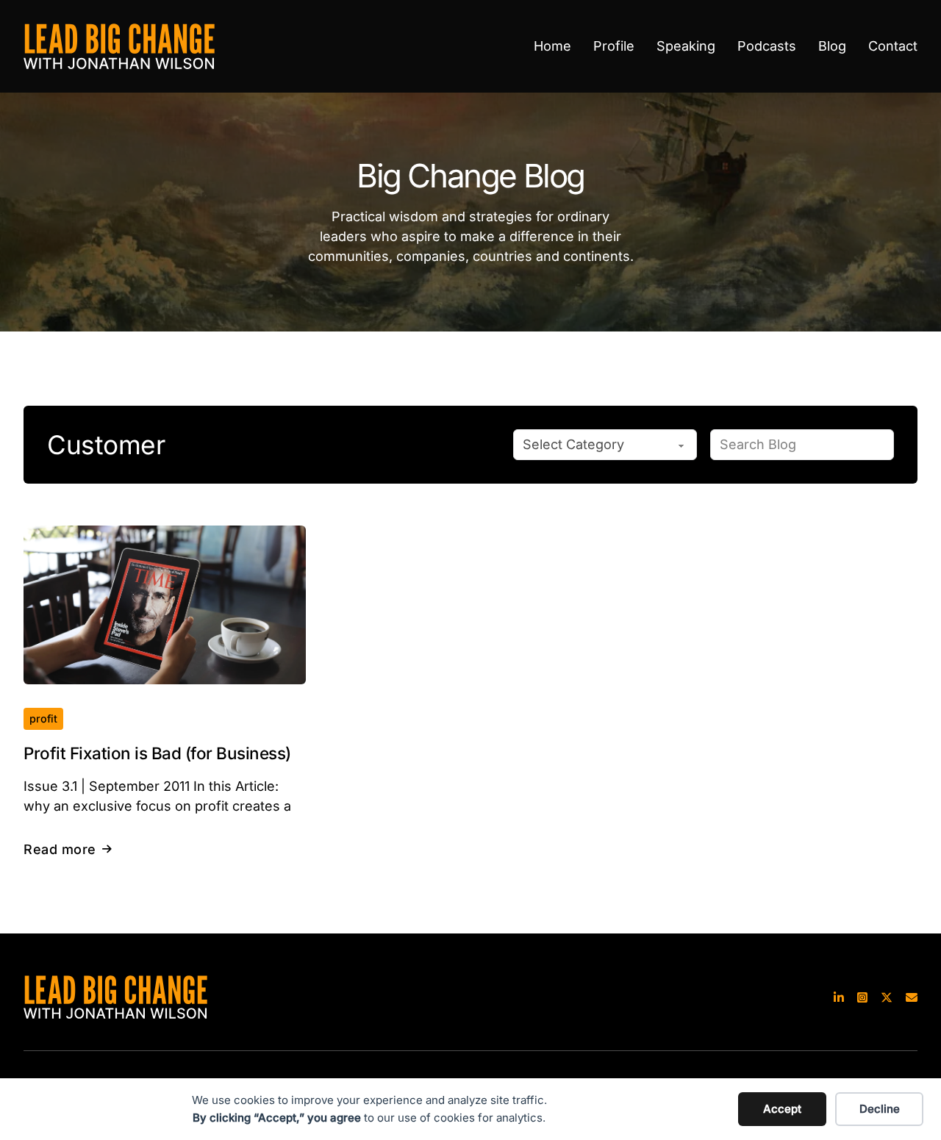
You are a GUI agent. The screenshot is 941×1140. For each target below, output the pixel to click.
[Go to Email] (911, 997)
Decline (879, 1109)
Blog (832, 46)
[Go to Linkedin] (839, 997)
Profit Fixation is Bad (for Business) (157, 753)
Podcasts (766, 46)
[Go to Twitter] (886, 997)
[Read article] (165, 604)
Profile (613, 46)
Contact (892, 46)
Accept (782, 1109)
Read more (60, 849)
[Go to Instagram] (862, 997)
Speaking (685, 46)
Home (552, 46)
